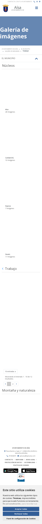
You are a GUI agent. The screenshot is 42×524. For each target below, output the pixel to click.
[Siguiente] (16, 384)
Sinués (7, 254)
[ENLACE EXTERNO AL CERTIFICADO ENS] (21, 477)
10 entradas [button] (9, 371)
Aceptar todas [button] (21, 509)
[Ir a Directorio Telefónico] (34, 1)
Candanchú (9, 158)
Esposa (8, 206)
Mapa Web (19, 460)
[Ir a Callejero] (39, 1)
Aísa (6, 109)
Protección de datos (13, 462)
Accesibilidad (29, 462)
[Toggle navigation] (36, 8)
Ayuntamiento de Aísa (10, 49)
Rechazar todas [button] (21, 514)
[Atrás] (3, 268)
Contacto (9, 460)
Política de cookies (21, 465)
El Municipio (25, 49)
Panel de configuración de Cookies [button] (21, 518)
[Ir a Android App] (11, 470)
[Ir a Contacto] (37, 1)
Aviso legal (30, 460)
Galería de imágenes (12, 51)
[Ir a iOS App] (29, 470)
